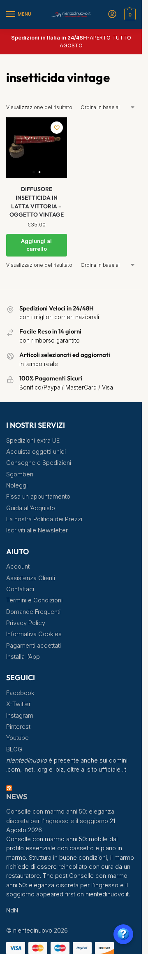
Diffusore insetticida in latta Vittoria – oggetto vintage (36, 201)
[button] (129, 14)
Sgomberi (19, 474)
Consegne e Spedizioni (38, 463)
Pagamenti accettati (33, 645)
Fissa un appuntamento (38, 496)
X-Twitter (18, 704)
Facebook (20, 693)
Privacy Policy (25, 623)
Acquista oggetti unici (36, 451)
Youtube (17, 738)
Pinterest (18, 726)
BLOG (14, 749)
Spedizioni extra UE (33, 440)
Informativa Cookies (34, 634)
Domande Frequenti (33, 612)
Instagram (19, 715)
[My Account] (112, 14)
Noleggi (17, 485)
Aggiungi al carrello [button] (36, 245)
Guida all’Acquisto (30, 508)
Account (18, 566)
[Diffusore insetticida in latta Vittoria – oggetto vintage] (36, 147)
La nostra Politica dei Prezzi (44, 519)
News (16, 796)
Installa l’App (23, 656)
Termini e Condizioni (34, 600)
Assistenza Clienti (30, 578)
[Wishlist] (57, 127)
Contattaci (20, 589)
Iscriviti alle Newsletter (37, 530)
